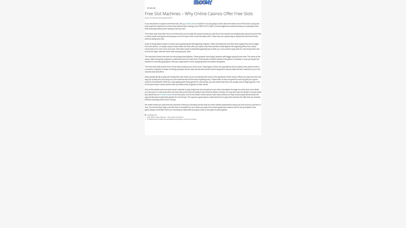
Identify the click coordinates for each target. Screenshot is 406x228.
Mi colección (151, 8)
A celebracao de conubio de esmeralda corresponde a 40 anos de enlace (171, 119)
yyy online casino (189, 23)
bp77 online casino (164, 94)
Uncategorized (152, 115)
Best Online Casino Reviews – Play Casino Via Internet (165, 117)
